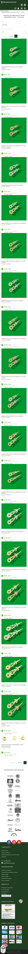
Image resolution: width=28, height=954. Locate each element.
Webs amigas (4, 874)
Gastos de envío (5, 891)
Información (7, 867)
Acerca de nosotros (6, 870)
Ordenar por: (4, 21)
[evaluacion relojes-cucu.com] (8, 912)
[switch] (3, 952)
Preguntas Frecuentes (7, 887)
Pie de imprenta (5, 880)
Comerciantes (4, 876)
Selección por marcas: (6, 29)
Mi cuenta (3, 893)
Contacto (5, 847)
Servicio (5, 884)
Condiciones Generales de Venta (9, 872)
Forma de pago (5, 889)
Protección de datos (6, 878)
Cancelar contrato (6, 895)
